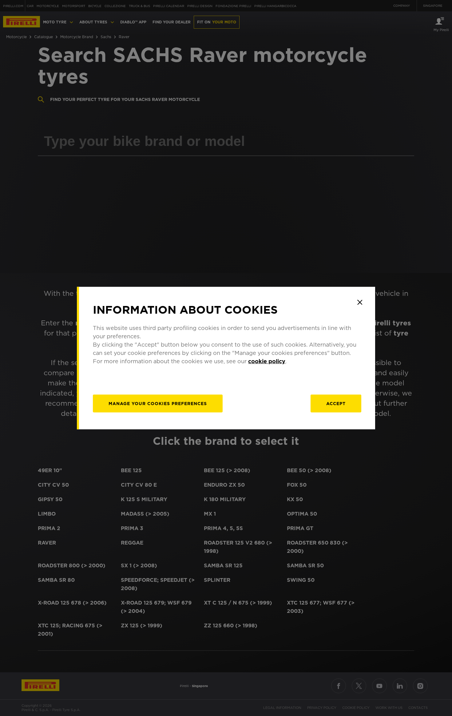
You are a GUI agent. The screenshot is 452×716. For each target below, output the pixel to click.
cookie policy (266, 361)
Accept (336, 403)
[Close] (360, 302)
